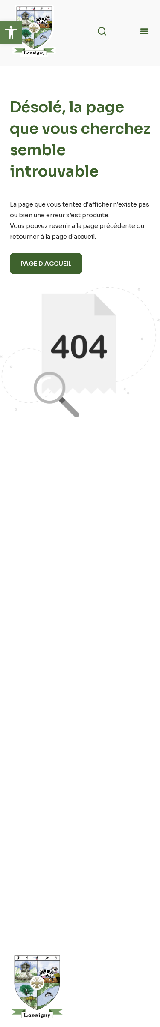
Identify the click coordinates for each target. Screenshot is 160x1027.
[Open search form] (100, 31)
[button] (11, 32)
